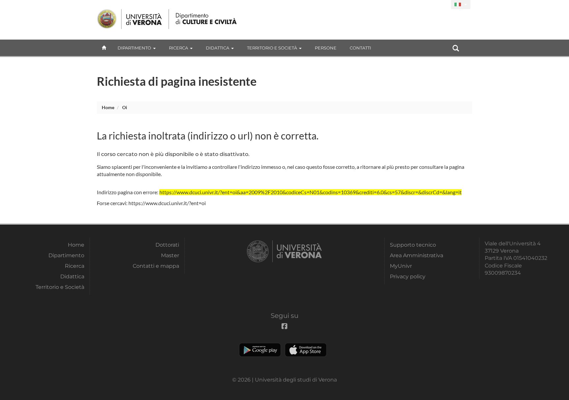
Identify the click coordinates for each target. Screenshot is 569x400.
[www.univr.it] (130, 19)
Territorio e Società (272, 47)
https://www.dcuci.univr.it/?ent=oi (167, 203)
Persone (326, 47)
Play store (260, 349)
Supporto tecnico (413, 245)
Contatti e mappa (156, 266)
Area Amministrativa (416, 255)
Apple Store (305, 349)
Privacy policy (407, 276)
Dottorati (167, 245)
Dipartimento (134, 47)
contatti (360, 47)
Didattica (217, 47)
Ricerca (178, 47)
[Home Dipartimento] (207, 19)
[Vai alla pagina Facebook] (443, 5)
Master (170, 255)
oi (124, 107)
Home (108, 107)
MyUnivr (401, 266)
